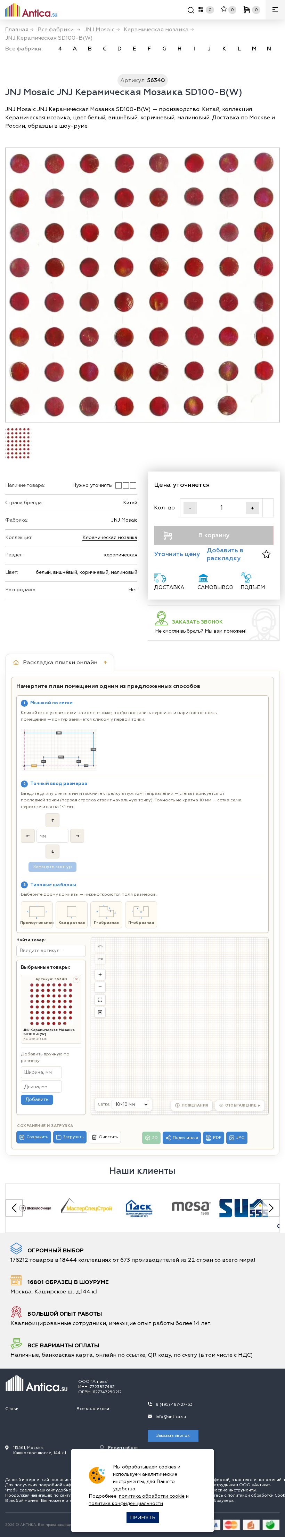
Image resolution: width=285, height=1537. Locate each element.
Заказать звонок (173, 1435)
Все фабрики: (24, 48)
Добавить (37, 1099)
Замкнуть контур (52, 867)
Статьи (11, 1408)
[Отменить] (100, 946)
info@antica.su (171, 1416)
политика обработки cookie (152, 1496)
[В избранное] (266, 554)
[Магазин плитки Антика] (36, 1383)
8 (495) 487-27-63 (174, 1404)
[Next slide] (270, 1208)
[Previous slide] (14, 1208)
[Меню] (275, 9)
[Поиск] (191, 11)
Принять (142, 1518)
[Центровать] (100, 999)
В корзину (213, 535)
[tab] (59, 662)
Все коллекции (92, 1408)
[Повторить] (100, 959)
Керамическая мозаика (109, 537)
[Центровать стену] (100, 1012)
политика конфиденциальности (126, 1503)
